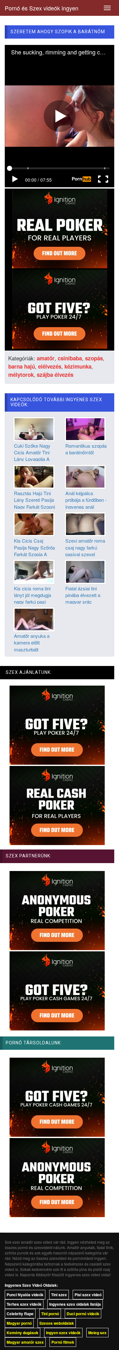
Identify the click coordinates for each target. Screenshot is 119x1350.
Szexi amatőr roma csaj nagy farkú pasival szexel (85, 547)
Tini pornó (50, 1313)
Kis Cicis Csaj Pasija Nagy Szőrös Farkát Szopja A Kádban (34, 550)
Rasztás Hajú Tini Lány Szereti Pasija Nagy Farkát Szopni (34, 500)
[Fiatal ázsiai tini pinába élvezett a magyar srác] (85, 571)
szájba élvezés (55, 374)
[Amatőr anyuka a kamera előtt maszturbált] (34, 618)
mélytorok (21, 374)
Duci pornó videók (83, 1313)
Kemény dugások (22, 1332)
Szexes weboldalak (56, 1323)
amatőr (46, 358)
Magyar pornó (19, 1323)
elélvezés (49, 366)
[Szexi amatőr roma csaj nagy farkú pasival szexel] (85, 523)
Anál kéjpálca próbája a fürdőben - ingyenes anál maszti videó (86, 503)
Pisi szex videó (88, 1294)
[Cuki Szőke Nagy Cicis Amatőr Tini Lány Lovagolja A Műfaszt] (34, 428)
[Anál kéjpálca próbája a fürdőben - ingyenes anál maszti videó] (85, 476)
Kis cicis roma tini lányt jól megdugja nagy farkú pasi (32, 595)
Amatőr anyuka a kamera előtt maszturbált (32, 642)
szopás (94, 358)
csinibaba (70, 358)
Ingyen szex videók (63, 1332)
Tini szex (59, 1294)
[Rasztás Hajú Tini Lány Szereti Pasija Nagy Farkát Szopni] (34, 476)
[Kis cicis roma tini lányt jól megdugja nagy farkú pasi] (34, 571)
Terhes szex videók (24, 1304)
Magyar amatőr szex (25, 1342)
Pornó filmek (62, 1342)
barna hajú (21, 366)
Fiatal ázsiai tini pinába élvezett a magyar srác (82, 595)
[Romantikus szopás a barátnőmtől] (85, 428)
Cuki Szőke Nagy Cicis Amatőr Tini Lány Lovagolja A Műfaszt (32, 455)
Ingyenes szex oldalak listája (75, 1304)
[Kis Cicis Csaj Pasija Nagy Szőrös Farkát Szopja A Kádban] (34, 523)
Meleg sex (97, 1332)
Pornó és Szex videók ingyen (41, 8)
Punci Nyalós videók (25, 1294)
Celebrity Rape (20, 1313)
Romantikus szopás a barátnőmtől (86, 449)
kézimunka (77, 366)
